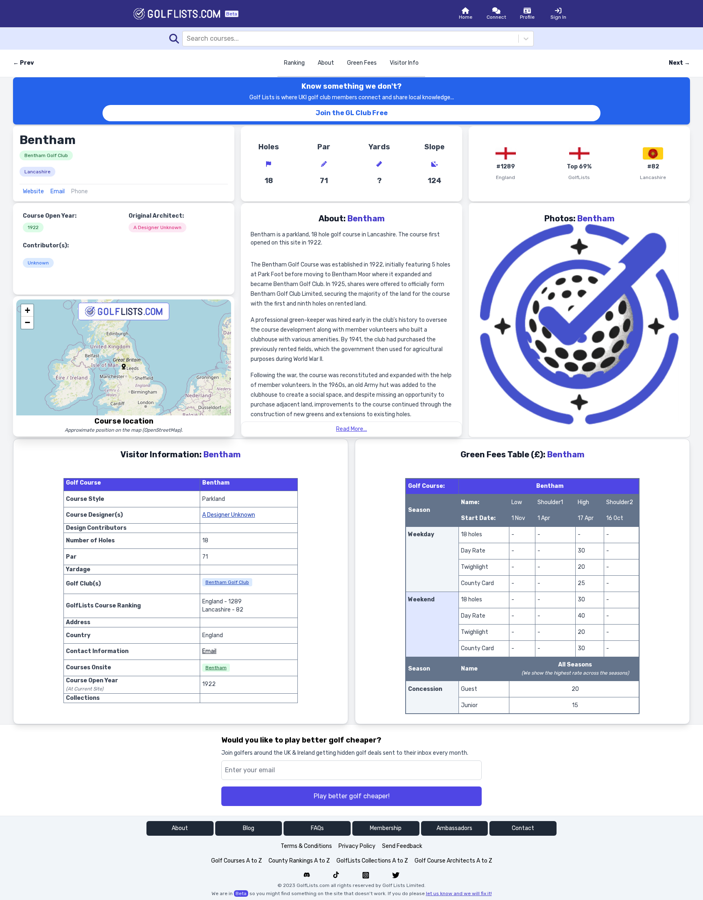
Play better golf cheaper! (352, 796)
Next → (679, 62)
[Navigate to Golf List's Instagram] (366, 875)
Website (33, 191)
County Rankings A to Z (299, 860)
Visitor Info (404, 62)
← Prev (23, 62)
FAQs (317, 828)
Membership (386, 828)
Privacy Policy (357, 846)
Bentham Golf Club (46, 155)
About (326, 62)
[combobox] (187, 39)
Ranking (294, 62)
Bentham (216, 668)
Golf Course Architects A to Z (453, 860)
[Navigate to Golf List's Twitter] (396, 875)
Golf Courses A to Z (236, 860)
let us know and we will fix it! (459, 893)
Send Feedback (402, 846)
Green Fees (362, 62)
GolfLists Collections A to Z (372, 860)
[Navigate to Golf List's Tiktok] (336, 875)
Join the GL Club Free (352, 113)
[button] (124, 366)
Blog (248, 828)
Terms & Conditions (306, 846)
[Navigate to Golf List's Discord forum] (307, 875)
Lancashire (37, 172)
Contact (523, 828)
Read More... (351, 429)
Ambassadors (454, 828)
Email (57, 191)
